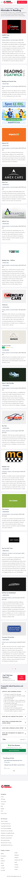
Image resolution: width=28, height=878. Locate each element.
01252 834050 (6, 639)
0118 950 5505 (6, 350)
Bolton (2, 858)
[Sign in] (15, 2)
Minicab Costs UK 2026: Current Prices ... (14, 765)
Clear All (22, 739)
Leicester (16, 864)
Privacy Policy (4, 813)
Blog (2, 806)
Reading (3, 40)
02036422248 (6, 511)
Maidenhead (4, 597)
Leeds (16, 862)
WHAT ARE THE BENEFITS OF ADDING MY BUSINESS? (13, 733)
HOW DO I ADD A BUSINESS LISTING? (11, 691)
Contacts (2, 804)
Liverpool (16, 867)
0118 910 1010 (6, 223)
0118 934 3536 (6, 307)
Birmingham (3, 856)
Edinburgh (17, 855)
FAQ (2, 811)
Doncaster (3, 870)
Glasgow (16, 857)
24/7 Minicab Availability (6, 828)
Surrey (7, 642)
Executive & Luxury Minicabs (6, 831)
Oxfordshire (10, 553)
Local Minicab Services (5, 823)
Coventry (3, 868)
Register (2, 808)
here (8, 694)
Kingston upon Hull (18, 860)
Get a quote (3, 801)
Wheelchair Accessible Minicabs (7, 833)
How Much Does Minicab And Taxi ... (13, 760)
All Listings (3, 799)
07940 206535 (6, 385)
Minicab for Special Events (6, 838)
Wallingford (4, 553)
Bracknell (4, 514)
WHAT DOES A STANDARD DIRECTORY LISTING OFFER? (12, 722)
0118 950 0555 (6, 469)
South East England (14, 40)
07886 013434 (6, 550)
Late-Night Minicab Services (6, 845)
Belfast (2, 853)
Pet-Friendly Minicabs (5, 840)
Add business (21, 677)
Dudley (16, 852)
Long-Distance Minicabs (6, 826)
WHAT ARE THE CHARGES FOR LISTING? (12, 716)
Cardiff (2, 865)
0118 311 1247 (6, 83)
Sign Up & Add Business (14, 750)
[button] (24, 739)
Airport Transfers (4, 821)
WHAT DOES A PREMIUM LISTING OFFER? (13, 728)
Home (2, 797)
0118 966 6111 (6, 184)
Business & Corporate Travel (7, 835)
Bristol (2, 863)
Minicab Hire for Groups (6, 842)
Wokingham (4, 471)
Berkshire (8, 40)
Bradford (3, 860)
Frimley (3, 642)
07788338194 (5, 37)
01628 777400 (6, 595)
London (16, 869)
